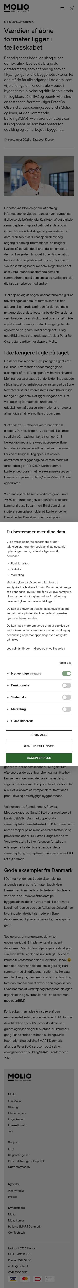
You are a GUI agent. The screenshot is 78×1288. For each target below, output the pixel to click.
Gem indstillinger (39, 746)
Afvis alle (39, 734)
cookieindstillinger (18, 648)
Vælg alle (65, 662)
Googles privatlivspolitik (49, 648)
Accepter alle (39, 757)
